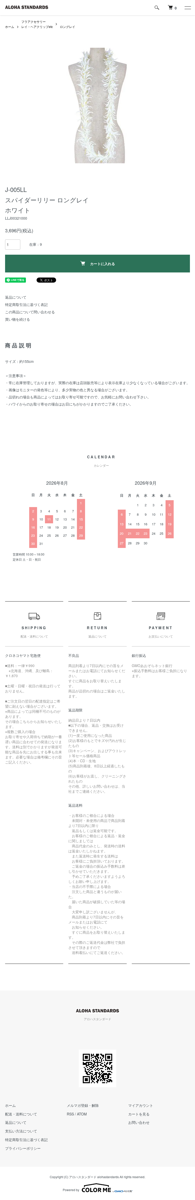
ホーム (9, 26)
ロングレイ (67, 26)
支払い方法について (21, 1130)
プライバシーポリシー (23, 1148)
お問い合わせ (139, 1122)
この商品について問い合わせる (30, 311)
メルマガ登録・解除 (83, 1105)
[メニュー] (187, 7)
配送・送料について (21, 1113)
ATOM (82, 1113)
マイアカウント (140, 1105)
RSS (70, 1113)
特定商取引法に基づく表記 (26, 304)
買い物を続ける (17, 319)
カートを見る (139, 1113)
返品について (15, 297)
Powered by (71, 1190)
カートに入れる (102, 263)
